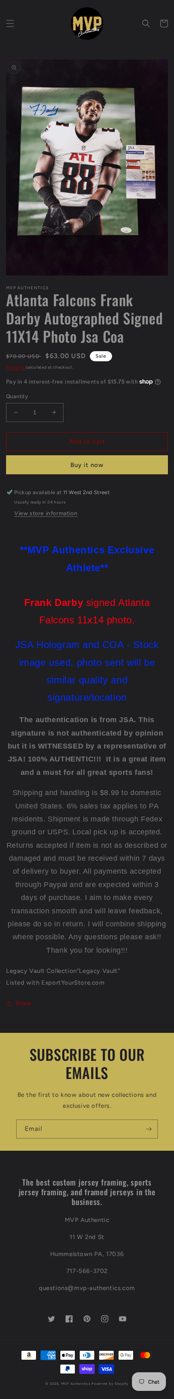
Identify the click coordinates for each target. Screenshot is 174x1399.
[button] (10, 23)
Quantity (17, 396)
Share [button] (23, 1003)
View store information (45, 513)
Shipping (15, 367)
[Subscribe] (148, 1129)
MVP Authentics (76, 1384)
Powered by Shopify (110, 1384)
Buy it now (87, 465)
